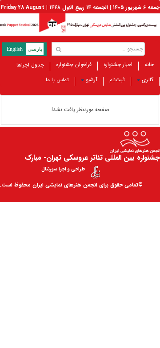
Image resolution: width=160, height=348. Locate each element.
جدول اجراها (30, 65)
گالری (147, 79)
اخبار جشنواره (118, 64)
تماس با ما (57, 79)
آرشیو (91, 79)
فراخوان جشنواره (74, 64)
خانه (149, 64)
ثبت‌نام (117, 79)
